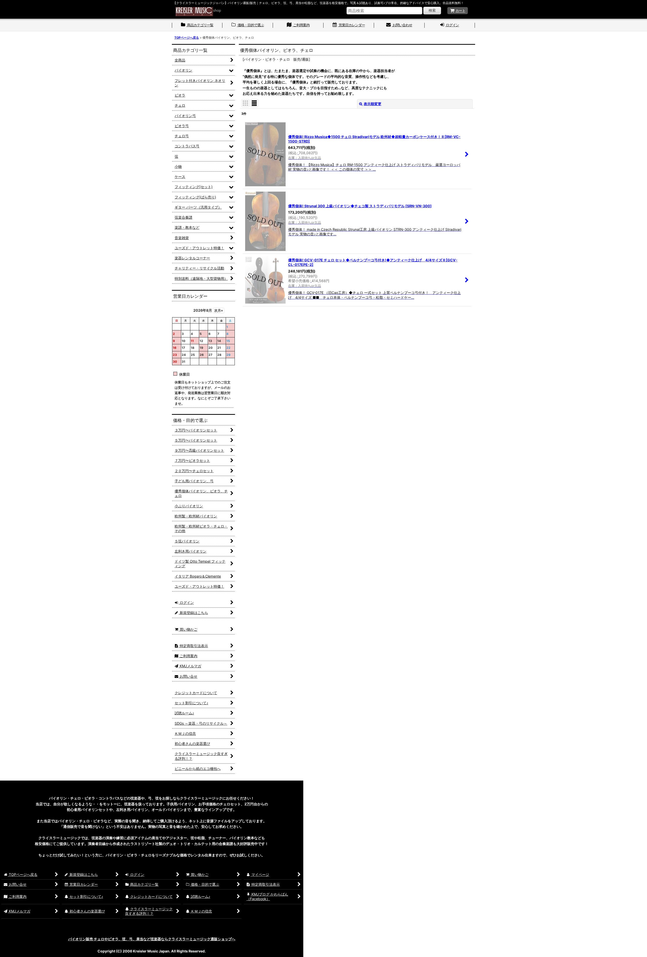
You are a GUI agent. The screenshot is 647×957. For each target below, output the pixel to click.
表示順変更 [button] (372, 104)
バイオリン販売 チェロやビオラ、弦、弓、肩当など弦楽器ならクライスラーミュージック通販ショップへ (151, 939)
